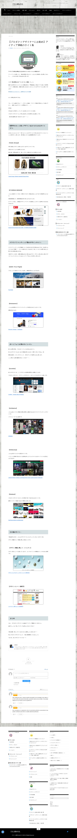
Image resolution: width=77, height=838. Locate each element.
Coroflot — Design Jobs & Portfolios (16, 394)
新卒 (51, 755)
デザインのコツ (32, 10)
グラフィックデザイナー (67, 10)
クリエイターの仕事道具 (55, 740)
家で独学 (59, 172)
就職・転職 (24, 10)
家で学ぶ (38, 10)
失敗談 (50, 10)
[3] (15, 684)
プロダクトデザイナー (7, 13)
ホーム (9, 10)
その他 (52, 737)
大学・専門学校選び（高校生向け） (57, 752)
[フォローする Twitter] (67, 831)
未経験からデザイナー (55, 757)
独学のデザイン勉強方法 (62, 216)
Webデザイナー (57, 10)
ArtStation (10, 436)
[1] (13, 684)
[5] (17, 684)
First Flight (10, 289)
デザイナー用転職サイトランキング (64, 132)
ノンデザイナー (37, 13)
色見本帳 (59, 211)
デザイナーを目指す (16, 10)
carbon (11, 48)
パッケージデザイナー (46, 13)
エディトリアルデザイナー (58, 13)
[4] (16, 684)
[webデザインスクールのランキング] (65, 82)
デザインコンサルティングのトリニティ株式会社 (19, 572)
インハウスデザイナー (27, 13)
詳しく (67, 3)
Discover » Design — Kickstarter (15, 329)
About (51, 803)
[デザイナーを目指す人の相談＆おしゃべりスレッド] (65, 68)
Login (47, 669)
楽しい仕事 (45, 10)
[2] (14, 684)
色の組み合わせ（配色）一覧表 (36, 823)
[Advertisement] (38, 24)
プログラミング (33, 800)
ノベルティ (60, 219)
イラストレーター (17, 13)
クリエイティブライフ (55, 742)
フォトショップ (61, 228)
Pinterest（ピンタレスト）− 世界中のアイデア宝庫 (20, 91)
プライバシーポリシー (54, 805)
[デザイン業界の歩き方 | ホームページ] (17, 4)
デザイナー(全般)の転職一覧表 (63, 186)
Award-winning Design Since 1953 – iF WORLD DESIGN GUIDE (22, 227)
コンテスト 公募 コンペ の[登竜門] (15, 606)
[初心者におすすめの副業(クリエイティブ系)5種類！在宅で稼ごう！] (65, 88)
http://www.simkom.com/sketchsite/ (15, 520)
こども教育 (53, 735)
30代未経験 (59, 169)
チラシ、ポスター (61, 214)
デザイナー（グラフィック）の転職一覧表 (65, 188)
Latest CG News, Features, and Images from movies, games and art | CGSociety (25, 477)
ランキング (53, 750)
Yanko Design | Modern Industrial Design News (18, 176)
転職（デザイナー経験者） (55, 760)
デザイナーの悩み (54, 745)
